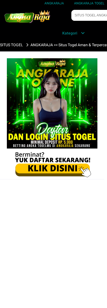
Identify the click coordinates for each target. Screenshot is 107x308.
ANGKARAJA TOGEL (89, 3)
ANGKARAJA (54, 3)
